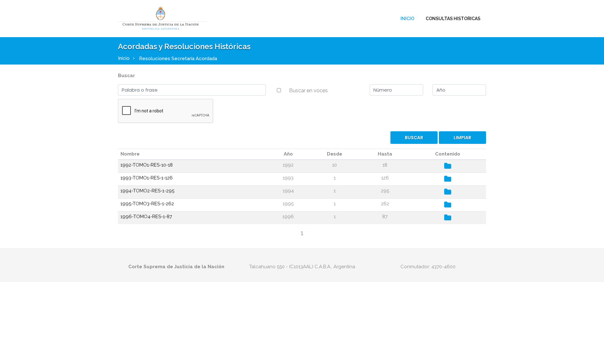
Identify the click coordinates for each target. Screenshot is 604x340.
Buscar (126, 75)
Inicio (407, 18)
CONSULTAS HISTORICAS (453, 18)
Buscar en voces (308, 90)
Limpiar (462, 137)
